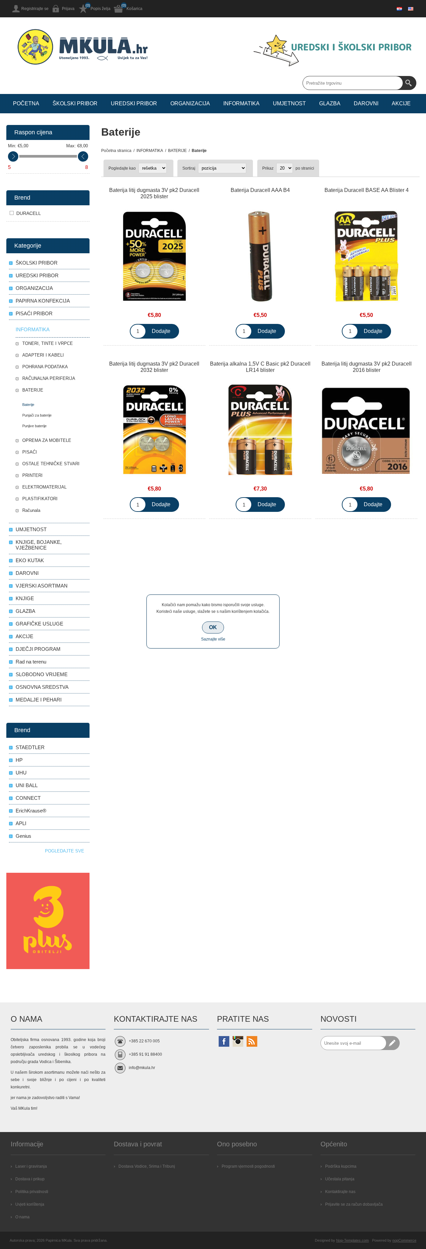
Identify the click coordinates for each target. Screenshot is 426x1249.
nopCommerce (404, 1240)
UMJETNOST (31, 529)
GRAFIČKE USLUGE (39, 623)
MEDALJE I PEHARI (39, 699)
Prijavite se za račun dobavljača (354, 1204)
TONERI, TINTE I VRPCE (47, 343)
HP (19, 760)
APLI (21, 823)
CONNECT (28, 798)
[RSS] (252, 1041)
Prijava (68, 8)
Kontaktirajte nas (340, 1191)
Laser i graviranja (31, 1166)
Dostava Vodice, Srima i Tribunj (146, 1166)
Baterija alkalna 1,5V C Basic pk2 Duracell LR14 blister (260, 367)
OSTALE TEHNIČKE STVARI (51, 463)
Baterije (28, 405)
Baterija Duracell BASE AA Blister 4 (366, 190)
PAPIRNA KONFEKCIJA (43, 301)
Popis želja (100, 8)
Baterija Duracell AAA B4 (260, 190)
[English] (410, 8)
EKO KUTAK (30, 560)
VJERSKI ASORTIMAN (42, 586)
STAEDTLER (30, 747)
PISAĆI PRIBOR (34, 313)
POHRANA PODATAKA (45, 366)
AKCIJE (24, 636)
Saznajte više (213, 639)
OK (213, 627)
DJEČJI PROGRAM (38, 649)
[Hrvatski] (399, 8)
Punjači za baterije (37, 415)
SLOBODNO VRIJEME (42, 674)
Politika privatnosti (31, 1191)
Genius (23, 836)
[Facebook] (224, 1041)
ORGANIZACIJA (34, 288)
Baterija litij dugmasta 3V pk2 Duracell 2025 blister (154, 193)
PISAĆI (29, 452)
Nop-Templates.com (352, 1240)
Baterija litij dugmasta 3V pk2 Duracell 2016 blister (366, 367)
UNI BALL (27, 785)
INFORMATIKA (33, 329)
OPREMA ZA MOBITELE (46, 440)
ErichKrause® (31, 810)
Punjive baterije (34, 426)
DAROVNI (27, 573)
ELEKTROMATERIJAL (44, 487)
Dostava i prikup (30, 1179)
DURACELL (28, 213)
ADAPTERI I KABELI (43, 355)
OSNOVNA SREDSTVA (42, 687)
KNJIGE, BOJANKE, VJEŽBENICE (39, 545)
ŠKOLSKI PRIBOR (37, 263)
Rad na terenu (31, 661)
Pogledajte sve (64, 850)
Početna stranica (116, 150)
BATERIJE (32, 390)
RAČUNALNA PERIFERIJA (48, 378)
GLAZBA (25, 611)
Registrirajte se (35, 8)
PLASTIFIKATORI (40, 498)
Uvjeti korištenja (29, 1204)
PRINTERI (32, 475)
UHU (21, 772)
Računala (31, 510)
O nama (22, 1217)
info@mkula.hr (142, 1067)
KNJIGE (25, 598)
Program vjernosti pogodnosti (248, 1166)
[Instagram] (238, 1041)
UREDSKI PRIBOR (37, 275)
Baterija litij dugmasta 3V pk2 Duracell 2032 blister (154, 367)
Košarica (134, 8)
